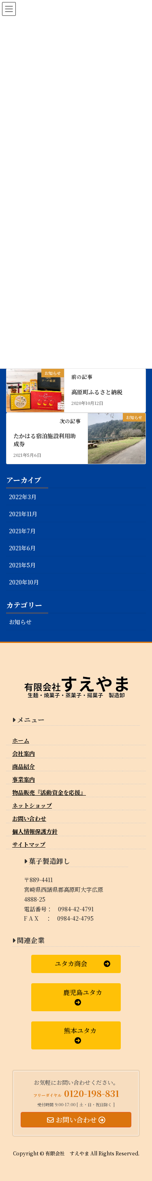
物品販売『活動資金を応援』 (49, 792)
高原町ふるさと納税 (96, 392)
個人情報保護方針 (35, 831)
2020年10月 (24, 582)
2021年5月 (22, 565)
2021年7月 (22, 531)
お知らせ (20, 622)
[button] (76, 964)
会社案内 (23, 753)
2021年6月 (22, 548)
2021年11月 (23, 514)
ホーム (20, 740)
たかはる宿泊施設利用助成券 (44, 440)
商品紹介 (23, 766)
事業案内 (23, 779)
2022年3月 (22, 497)
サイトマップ (28, 844)
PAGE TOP (140, 1138)
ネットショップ (32, 805)
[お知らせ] (35, 386)
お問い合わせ (29, 818)
